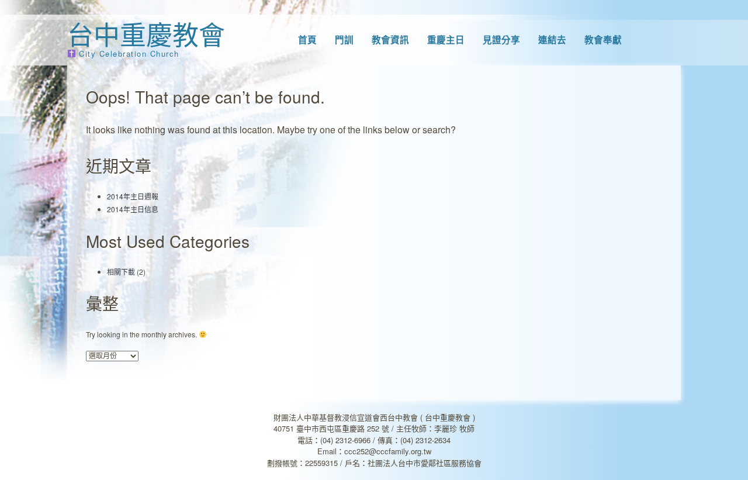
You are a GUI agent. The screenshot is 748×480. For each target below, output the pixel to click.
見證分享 (501, 39)
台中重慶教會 (146, 34)
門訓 (344, 39)
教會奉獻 (603, 39)
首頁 (307, 39)
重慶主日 (446, 39)
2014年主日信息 (132, 209)
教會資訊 (390, 39)
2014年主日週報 (132, 196)
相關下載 (121, 272)
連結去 (552, 39)
